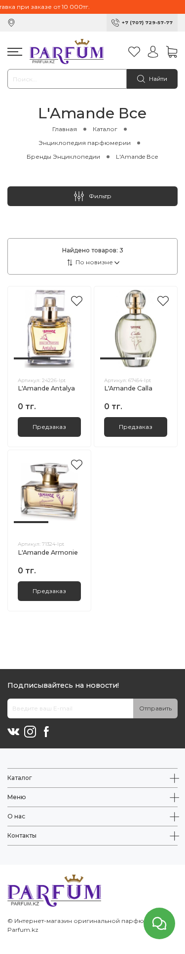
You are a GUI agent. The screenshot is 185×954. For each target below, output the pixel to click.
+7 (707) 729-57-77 (147, 22)
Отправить (155, 708)
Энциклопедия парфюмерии (84, 142)
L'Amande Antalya (46, 388)
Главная (64, 129)
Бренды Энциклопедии (63, 156)
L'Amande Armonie (48, 552)
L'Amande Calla (128, 388)
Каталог (105, 129)
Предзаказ (49, 426)
